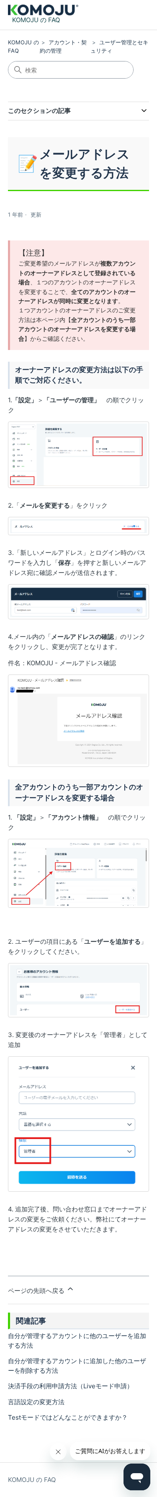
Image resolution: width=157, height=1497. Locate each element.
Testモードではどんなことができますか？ (68, 1417)
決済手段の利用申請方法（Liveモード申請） (70, 1386)
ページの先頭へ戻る (37, 1291)
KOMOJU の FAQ (32, 1480)
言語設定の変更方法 (36, 1402)
